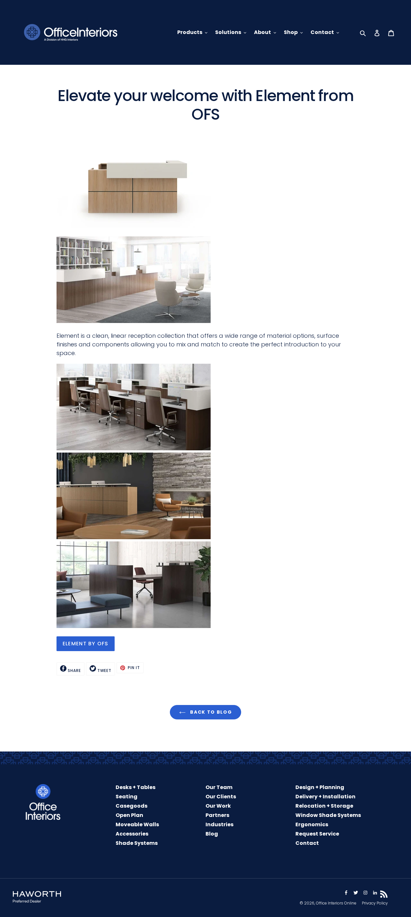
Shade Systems (137, 843)
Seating (126, 796)
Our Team (219, 787)
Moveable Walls (137, 824)
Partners (217, 815)
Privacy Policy (375, 903)
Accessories (132, 833)
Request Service (317, 833)
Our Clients (221, 796)
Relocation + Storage (324, 806)
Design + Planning (319, 787)
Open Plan (129, 815)
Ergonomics (311, 824)
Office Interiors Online (336, 903)
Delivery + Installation (325, 796)
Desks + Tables (135, 787)
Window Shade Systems (328, 815)
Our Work (218, 806)
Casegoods (131, 806)
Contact (307, 843)
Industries (219, 824)
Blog (212, 833)
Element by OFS (86, 643)
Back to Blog (210, 712)
